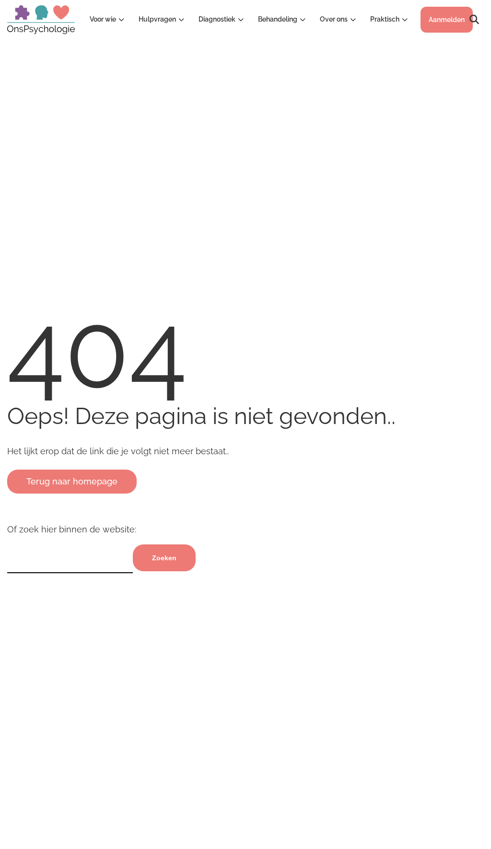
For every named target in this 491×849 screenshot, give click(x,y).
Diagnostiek (217, 19)
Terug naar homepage (71, 481)
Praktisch (384, 19)
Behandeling (277, 19)
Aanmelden (447, 20)
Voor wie (103, 19)
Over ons (334, 19)
